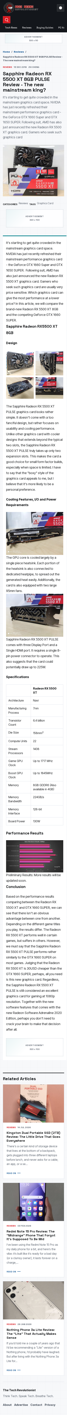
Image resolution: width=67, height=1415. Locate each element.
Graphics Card (45, 203)
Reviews (26, 27)
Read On (11, 1173)
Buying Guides (44, 27)
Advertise (21, 1405)
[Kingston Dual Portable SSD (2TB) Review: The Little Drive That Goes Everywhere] (33, 1103)
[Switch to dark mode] (60, 7)
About (7, 1405)
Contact (36, 1405)
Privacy (50, 1405)
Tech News (11, 27)
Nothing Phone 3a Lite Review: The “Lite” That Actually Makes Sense (31, 1334)
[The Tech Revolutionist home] (29, 8)
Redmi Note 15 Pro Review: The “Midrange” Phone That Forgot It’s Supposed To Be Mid (31, 1235)
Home (6, 51)
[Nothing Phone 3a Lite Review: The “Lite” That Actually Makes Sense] (33, 1300)
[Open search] (6, 19)
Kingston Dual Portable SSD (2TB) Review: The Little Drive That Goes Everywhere (33, 1137)
